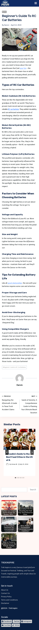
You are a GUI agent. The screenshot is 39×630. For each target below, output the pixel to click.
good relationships (15, 283)
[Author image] (7, 464)
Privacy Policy (6, 597)
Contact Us (5, 593)
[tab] (15, 477)
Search (33, 489)
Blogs (4, 12)
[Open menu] (35, 3)
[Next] (32, 452)
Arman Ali (14, 464)
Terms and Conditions (9, 600)
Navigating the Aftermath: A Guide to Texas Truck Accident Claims (9, 403)
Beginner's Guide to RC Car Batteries (14, 367)
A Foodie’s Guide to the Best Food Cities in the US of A (19, 457)
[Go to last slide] (7, 452)
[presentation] (19, 439)
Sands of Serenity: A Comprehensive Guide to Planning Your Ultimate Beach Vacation (29, 404)
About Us (4, 590)
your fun (23, 68)
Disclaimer (5, 603)
